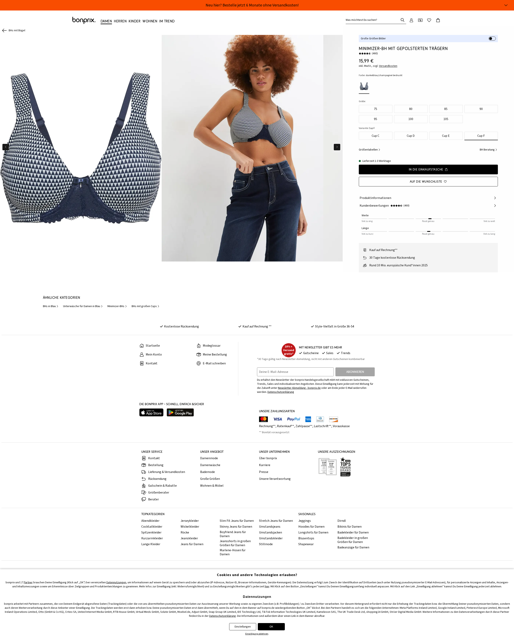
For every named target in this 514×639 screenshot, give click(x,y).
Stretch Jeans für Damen (276, 521)
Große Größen (210, 479)
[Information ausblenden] (506, 5)
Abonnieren (355, 372)
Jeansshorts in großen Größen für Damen (235, 543)
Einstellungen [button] (243, 627)
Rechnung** (267, 426)
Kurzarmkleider (152, 538)
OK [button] (271, 627)
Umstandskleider (271, 538)
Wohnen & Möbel (212, 486)
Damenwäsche (210, 465)
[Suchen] (402, 20)
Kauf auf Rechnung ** (257, 326)
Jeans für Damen (192, 544)
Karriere (264, 465)
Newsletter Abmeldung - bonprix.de (299, 388)
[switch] (492, 39)
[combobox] (373, 20)
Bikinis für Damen (349, 526)
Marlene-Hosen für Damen (233, 552)
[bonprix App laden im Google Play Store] (180, 412)
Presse (263, 472)
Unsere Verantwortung (275, 479)
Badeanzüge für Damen (353, 547)
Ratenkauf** (285, 426)
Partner (28, 582)
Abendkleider (150, 521)
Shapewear (306, 544)
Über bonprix (268, 458)
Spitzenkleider (151, 532)
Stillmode (266, 544)
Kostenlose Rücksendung (181, 326)
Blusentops (306, 538)
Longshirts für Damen (313, 532)
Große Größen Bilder (373, 39)
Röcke (185, 532)
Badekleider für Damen (353, 532)
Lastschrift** (322, 426)
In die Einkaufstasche (426, 169)
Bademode (207, 472)
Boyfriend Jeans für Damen (233, 534)
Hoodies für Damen (311, 526)
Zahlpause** (303, 426)
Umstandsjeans (269, 526)
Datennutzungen (116, 582)
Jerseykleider (190, 521)
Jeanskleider (189, 538)
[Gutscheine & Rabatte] (420, 20)
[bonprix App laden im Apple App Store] (151, 412)
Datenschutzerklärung (280, 392)
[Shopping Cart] (438, 20)
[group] (81, 148)
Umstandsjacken (270, 532)
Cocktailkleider (151, 526)
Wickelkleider (190, 526)
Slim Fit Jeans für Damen (237, 521)
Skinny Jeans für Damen (236, 526)
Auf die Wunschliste (426, 181)
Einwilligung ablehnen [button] (256, 634)
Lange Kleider (150, 544)
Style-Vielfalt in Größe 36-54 (334, 326)
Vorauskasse (341, 426)
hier (267, 587)
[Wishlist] (429, 20)
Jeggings (304, 521)
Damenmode (209, 458)
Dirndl (341, 521)
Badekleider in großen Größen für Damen (352, 540)
